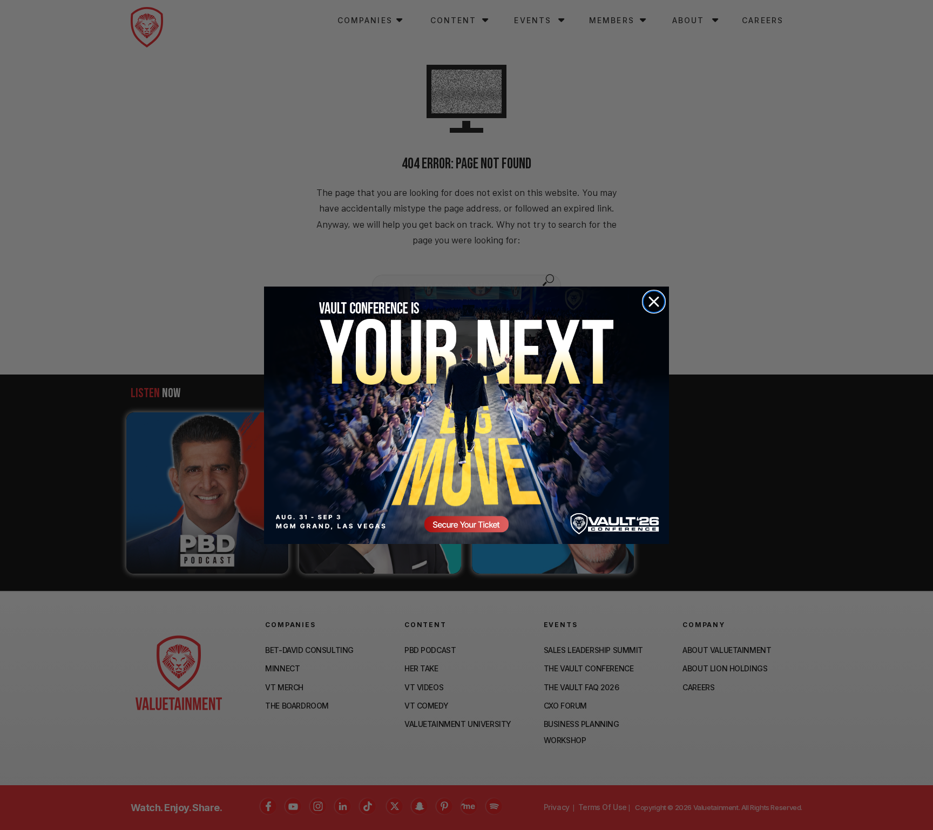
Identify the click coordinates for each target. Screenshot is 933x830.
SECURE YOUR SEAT (466, 415)
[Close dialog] (654, 301)
